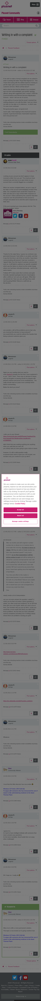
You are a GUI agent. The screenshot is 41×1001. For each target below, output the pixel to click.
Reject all (20, 515)
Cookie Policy (20, 503)
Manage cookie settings (20, 521)
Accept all (20, 510)
